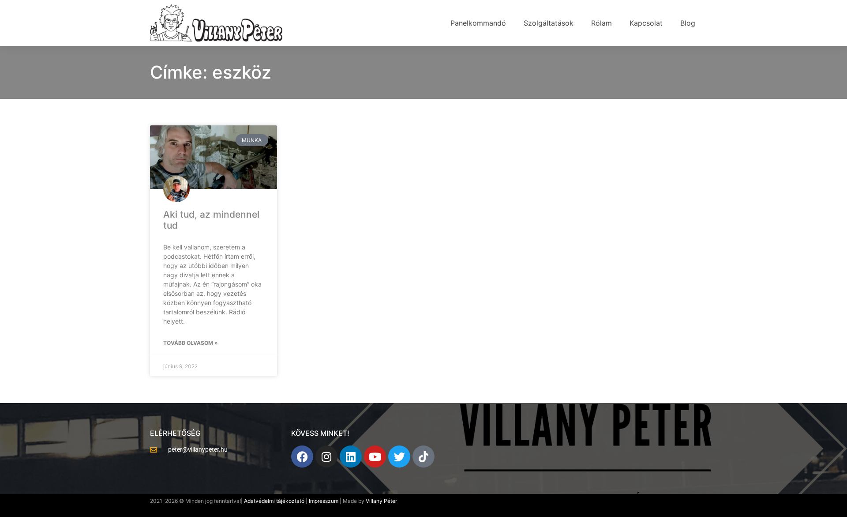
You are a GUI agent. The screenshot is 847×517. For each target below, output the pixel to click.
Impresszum (324, 501)
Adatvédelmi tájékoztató (274, 501)
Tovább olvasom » (190, 343)
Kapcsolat (646, 23)
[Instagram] (326, 456)
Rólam (601, 23)
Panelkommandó (478, 23)
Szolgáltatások (548, 23)
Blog (687, 23)
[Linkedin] (351, 456)
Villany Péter (381, 501)
